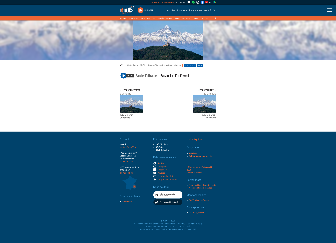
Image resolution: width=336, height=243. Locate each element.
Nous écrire (127, 201)
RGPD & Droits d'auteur (199, 200)
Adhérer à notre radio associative (167, 195)
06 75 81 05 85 (126, 173)
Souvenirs (145, 18)
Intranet (195, 173)
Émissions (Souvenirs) (162, 18)
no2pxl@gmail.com (197, 212)
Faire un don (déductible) (169, 202)
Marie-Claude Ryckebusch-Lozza (164, 65)
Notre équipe (194, 139)
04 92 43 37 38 (126, 161)
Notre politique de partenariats (202, 185)
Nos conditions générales (200, 188)
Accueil (123, 18)
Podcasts (133, 18)
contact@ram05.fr (128, 147)
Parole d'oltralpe (183, 18)
